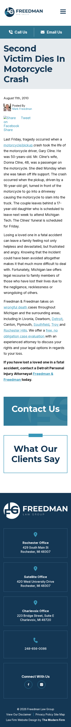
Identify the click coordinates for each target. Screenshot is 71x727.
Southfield (41, 324)
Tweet (25, 118)
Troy (55, 324)
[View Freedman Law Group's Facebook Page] (29, 686)
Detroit (57, 319)
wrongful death (16, 307)
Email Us (54, 32)
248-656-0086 (36, 648)
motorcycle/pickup (19, 145)
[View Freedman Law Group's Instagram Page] (42, 686)
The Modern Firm (53, 720)
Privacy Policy (44, 714)
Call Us (21, 32)
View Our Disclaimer (18, 714)
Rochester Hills (15, 330)
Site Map (59, 714)
